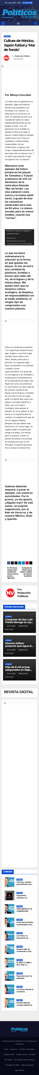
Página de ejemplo (27, 1065)
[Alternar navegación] (18, 23)
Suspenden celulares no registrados (21, 898)
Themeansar (19, 1044)
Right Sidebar (19, 1070)
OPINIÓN (19, 879)
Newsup (32, 1041)
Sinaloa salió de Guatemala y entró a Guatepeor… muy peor (24, 952)
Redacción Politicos (22, 56)
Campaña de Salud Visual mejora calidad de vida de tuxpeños (26, 572)
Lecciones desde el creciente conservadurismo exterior (24, 992)
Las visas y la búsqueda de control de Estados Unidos (24, 939)
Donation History (21, 1054)
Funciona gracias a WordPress (13, 1041)
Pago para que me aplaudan (24, 977)
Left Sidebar (8, 1060)
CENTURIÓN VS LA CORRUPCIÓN (24, 910)
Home (6, 1049)
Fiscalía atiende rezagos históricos (24, 1004)
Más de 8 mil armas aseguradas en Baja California (17, 669)
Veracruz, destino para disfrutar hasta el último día (24, 884)
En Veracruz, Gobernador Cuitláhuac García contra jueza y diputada (12, 573)
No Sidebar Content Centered (24, 1060)
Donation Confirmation (27, 1049)
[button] (32, 23)
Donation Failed (9, 1054)
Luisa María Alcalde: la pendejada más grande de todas (24, 924)
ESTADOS (7, 36)
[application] (19, 237)
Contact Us (14, 1049)
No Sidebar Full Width (12, 1065)
